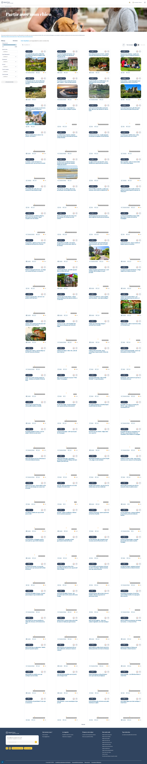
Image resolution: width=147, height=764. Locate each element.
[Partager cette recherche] (123, 45)
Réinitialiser (15, 40)
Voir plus (83, 724)
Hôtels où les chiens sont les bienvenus (9, 36)
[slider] (3, 45)
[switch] (137, 44)
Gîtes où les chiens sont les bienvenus (25, 36)
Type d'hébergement (5, 54)
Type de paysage (5, 74)
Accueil (2, 6)
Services (3, 64)
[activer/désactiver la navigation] (145, 2)
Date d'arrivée (4, 49)
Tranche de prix (5, 43)
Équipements (4, 59)
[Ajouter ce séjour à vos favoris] (45, 51)
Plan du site (87, 762)
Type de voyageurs (5, 69)
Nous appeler (29, 748)
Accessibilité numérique (77, 762)
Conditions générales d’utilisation (63, 762)
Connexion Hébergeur (96, 762)
